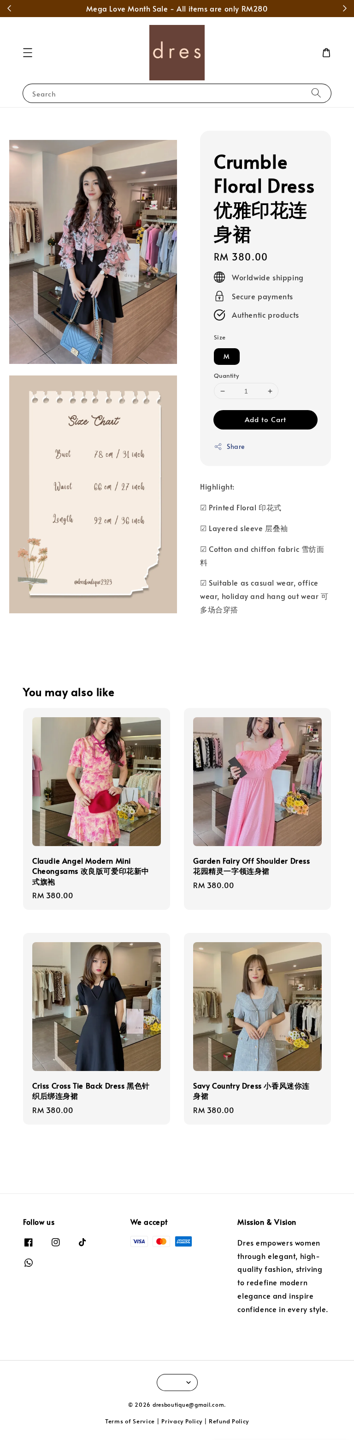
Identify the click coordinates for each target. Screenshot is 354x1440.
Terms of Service (130, 1421)
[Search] (316, 93)
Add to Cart (265, 419)
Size (220, 337)
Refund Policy (229, 1421)
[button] (28, 52)
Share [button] (236, 446)
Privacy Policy (181, 1421)
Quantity (226, 375)
